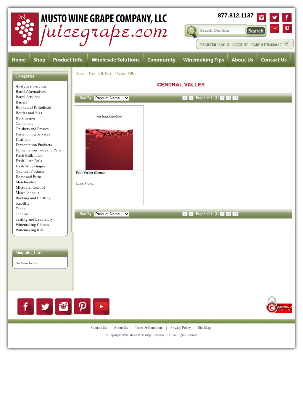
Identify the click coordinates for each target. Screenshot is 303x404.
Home (19, 59)
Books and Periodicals (33, 107)
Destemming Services (33, 134)
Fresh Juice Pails (29, 161)
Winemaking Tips (203, 59)
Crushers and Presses (32, 129)
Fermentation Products (34, 145)
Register (208, 44)
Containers (24, 123)
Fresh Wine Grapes (30, 166)
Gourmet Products (30, 171)
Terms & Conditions (149, 328)
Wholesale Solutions (116, 59)
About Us (242, 59)
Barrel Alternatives (31, 91)
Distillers (23, 139)
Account (240, 44)
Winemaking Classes (32, 224)
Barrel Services (28, 97)
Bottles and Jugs (29, 113)
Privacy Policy (180, 328)
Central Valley (126, 73)
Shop (39, 59)
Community (161, 59)
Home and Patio (28, 176)
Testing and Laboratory (34, 219)
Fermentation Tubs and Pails (38, 150)
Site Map (204, 328)
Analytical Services (31, 86)
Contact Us (274, 59)
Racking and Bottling (33, 198)
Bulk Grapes (26, 118)
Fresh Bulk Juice (29, 155)
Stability (23, 203)
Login (224, 44)
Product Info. (68, 59)
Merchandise (26, 182)
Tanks (20, 208)
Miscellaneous (27, 192)
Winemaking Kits (29, 230)
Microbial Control (30, 187)
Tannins (22, 214)
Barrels (21, 102)
